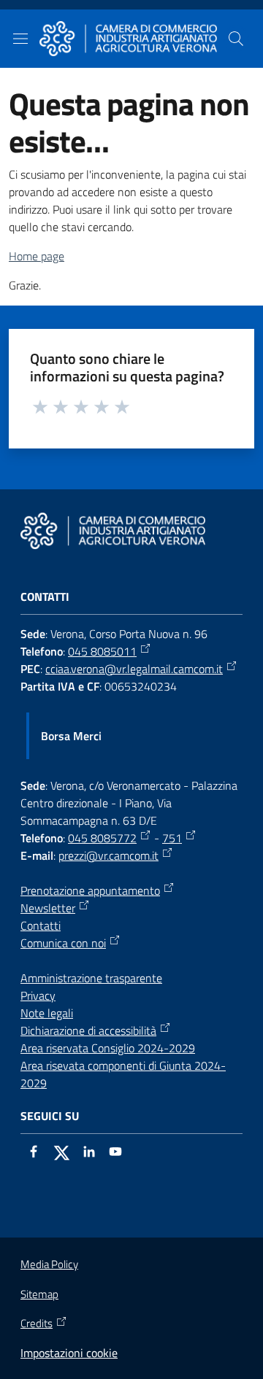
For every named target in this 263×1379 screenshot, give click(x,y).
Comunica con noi (63, 943)
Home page (36, 256)
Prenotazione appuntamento (90, 890)
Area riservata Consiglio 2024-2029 (107, 1048)
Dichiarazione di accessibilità (88, 1030)
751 (172, 838)
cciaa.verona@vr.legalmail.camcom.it (134, 668)
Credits (36, 1324)
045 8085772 (102, 838)
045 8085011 (102, 651)
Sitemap (39, 1294)
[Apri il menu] (20, 38)
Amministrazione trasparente (91, 978)
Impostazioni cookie (69, 1352)
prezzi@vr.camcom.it (108, 855)
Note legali (46, 1013)
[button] (236, 39)
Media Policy (49, 1264)
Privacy (38, 995)
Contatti (40, 925)
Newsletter (47, 908)
